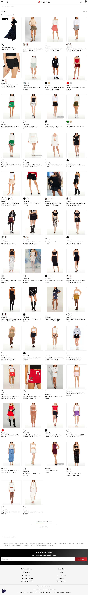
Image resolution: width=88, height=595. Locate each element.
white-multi (24, 121)
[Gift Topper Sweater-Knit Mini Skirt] (11, 106)
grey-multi (67, 44)
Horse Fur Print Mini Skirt (30, 126)
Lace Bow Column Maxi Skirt (31, 435)
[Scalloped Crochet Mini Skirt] (33, 454)
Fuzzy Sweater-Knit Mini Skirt (53, 165)
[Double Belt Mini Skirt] (55, 106)
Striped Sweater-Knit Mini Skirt (10, 512)
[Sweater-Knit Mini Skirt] (55, 454)
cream (46, 160)
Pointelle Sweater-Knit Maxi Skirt (32, 512)
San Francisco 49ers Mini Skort (32, 396)
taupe (2, 198)
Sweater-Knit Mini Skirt (51, 470)
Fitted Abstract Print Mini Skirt (75, 393)
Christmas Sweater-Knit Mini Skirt (11, 165)
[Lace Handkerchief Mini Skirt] (33, 68)
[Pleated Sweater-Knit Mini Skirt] (33, 145)
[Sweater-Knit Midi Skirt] (55, 261)
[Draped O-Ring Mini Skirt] (77, 261)
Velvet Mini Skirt (8, 242)
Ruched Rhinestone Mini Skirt (74, 242)
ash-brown (70, 314)
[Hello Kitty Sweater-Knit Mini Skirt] (33, 261)
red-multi (2, 391)
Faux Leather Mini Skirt (8, 358)
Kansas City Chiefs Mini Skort (9, 396)
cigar (67, 314)
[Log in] (81, 2)
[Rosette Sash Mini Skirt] (55, 415)
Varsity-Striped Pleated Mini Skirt (76, 435)
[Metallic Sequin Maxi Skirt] (11, 261)
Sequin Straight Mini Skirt (75, 88)
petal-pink (5, 80)
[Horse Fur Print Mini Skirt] (33, 106)
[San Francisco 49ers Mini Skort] (33, 377)
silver (70, 83)
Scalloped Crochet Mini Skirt (31, 474)
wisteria (70, 276)
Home (3, 6)
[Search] (7, 2)
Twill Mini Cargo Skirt (75, 126)
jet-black (67, 469)
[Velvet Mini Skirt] (11, 222)
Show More (44, 527)
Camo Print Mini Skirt (54, 358)
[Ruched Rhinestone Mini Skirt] (77, 222)
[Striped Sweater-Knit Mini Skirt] (11, 492)
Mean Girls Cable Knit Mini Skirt (54, 396)
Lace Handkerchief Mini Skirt (31, 88)
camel (49, 198)
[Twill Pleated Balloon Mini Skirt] (33, 29)
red (67, 83)
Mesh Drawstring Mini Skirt (11, 319)
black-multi (70, 44)
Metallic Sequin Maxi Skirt (11, 280)
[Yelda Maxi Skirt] (11, 29)
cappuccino (2, 353)
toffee (24, 430)
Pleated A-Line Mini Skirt (54, 88)
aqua (24, 83)
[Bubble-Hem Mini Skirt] (33, 184)
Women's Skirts (11, 6)
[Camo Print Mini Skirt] (55, 338)
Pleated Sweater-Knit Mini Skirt (32, 165)
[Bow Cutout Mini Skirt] (11, 184)
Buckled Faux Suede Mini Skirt (32, 358)
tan (49, 83)
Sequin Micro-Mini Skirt (32, 319)
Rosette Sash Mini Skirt (54, 435)
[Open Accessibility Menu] (4, 591)
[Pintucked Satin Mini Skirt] (33, 222)
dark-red (52, 276)
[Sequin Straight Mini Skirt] (77, 68)
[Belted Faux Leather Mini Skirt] (77, 299)
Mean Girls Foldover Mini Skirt (10, 435)
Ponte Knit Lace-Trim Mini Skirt (75, 165)
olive (24, 44)
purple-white (67, 430)
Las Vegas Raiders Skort (73, 358)
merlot (2, 237)
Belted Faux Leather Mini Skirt (75, 319)
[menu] (2, 2)
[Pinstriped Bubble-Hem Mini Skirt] (77, 29)
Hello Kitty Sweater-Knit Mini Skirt (33, 281)
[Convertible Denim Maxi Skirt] (11, 454)
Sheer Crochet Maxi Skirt (73, 474)
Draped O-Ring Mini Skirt (75, 280)
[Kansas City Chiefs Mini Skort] (11, 377)
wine (11, 198)
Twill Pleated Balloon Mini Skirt (32, 49)
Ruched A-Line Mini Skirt (54, 49)
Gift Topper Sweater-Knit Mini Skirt (10, 126)
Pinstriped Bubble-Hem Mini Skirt (76, 49)
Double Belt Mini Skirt (53, 126)
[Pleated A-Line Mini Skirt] (55, 68)
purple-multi (24, 276)
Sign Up (81, 559)
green (67, 121)
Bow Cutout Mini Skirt (10, 203)
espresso (49, 276)
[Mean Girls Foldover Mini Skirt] (11, 415)
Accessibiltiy (60, 592)
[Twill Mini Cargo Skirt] (77, 106)
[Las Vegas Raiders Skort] (77, 338)
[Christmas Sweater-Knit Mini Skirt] (11, 145)
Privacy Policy (21, 592)
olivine (5, 237)
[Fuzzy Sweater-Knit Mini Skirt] (55, 145)
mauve (5, 198)
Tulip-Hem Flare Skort (10, 85)
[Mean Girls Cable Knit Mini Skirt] (55, 377)
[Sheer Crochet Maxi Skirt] (77, 454)
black (27, 44)
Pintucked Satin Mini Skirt (32, 242)
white (27, 83)
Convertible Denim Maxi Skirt (9, 470)
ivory (27, 237)
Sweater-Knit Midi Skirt (54, 280)
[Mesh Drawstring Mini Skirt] (11, 299)
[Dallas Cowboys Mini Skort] (55, 299)
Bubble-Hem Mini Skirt (31, 203)
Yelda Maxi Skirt (8, 47)
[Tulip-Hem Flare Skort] (11, 65)
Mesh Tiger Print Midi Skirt (52, 242)
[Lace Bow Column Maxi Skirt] (33, 415)
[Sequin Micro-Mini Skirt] (33, 299)
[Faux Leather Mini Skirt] (11, 338)
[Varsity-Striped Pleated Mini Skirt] (77, 415)
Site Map (68, 592)
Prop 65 (40, 592)
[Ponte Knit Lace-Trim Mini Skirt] (77, 145)
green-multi (2, 121)
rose (46, 44)
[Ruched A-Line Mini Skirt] (55, 29)
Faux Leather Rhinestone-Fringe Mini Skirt (75, 203)
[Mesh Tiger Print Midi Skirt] (55, 222)
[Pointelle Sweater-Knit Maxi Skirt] (33, 492)
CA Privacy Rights (31, 592)
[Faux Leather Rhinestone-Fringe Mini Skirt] (77, 184)
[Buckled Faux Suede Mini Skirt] (33, 338)
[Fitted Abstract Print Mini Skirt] (77, 377)
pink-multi (46, 353)
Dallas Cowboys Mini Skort (52, 319)
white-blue (2, 507)
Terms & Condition (50, 592)
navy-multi (46, 314)
